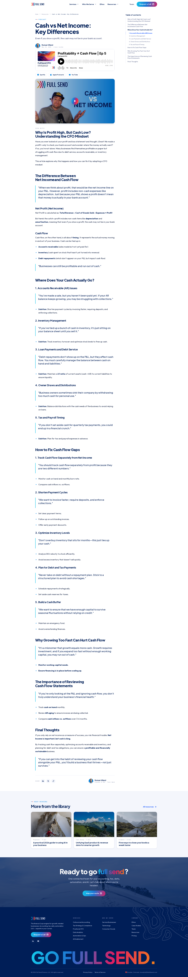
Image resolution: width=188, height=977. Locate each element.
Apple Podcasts (58, 75)
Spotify (42, 75)
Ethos (102, 4)
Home (36, 14)
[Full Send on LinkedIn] (33, 941)
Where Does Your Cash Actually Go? (140, 30)
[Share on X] (48, 781)
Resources (112, 4)
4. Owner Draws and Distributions (139, 41)
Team (131, 4)
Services (72, 4)
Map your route (92, 893)
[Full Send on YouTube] (38, 941)
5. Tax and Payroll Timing (136, 44)
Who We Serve (88, 4)
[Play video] (75, 101)
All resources (148, 807)
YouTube (75, 75)
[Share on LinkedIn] (43, 781)
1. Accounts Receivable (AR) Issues (140, 33)
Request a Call (145, 4)
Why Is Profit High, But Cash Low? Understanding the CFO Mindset (139, 20)
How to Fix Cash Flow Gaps (137, 47)
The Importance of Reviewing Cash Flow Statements (140, 57)
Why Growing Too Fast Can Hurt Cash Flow (139, 52)
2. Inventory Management (137, 36)
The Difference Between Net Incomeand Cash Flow (137, 25)
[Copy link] (53, 781)
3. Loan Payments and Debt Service (140, 39)
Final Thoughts (133, 61)
